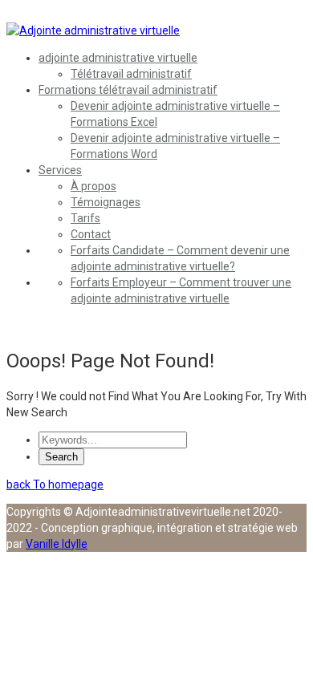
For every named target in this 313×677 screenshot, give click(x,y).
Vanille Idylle (56, 543)
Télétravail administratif (131, 73)
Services (60, 170)
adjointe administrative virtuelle (118, 57)
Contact (91, 234)
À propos (93, 186)
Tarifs (85, 218)
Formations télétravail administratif (128, 89)
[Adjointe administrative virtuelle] (93, 30)
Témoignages (105, 202)
